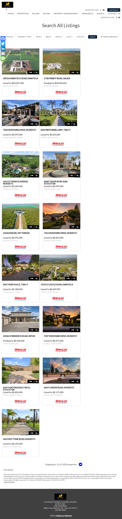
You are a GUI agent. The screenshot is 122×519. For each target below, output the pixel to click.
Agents (100, 13)
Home (11, 13)
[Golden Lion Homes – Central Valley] (7, 7)
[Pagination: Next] (80, 464)
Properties (23, 13)
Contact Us (114, 13)
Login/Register (114, 10)
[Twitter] (2, 43)
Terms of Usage (9, 482)
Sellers (35, 13)
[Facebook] (100, 10)
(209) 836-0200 (93, 10)
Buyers (46, 13)
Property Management (66, 13)
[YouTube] (103, 10)
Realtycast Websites (64, 516)
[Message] (2, 58)
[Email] (2, 53)
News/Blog (87, 13)
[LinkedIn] (2, 48)
